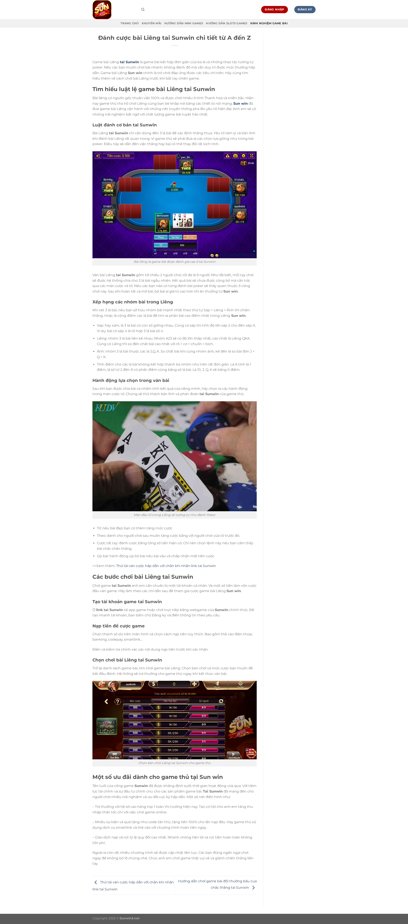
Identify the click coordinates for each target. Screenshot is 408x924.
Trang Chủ (129, 23)
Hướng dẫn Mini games (183, 23)
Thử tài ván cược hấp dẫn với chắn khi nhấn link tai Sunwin (166, 566)
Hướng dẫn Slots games (226, 23)
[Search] (142, 10)
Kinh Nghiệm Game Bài (269, 23)
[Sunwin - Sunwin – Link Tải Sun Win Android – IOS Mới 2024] (113, 9)
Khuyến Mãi (152, 23)
